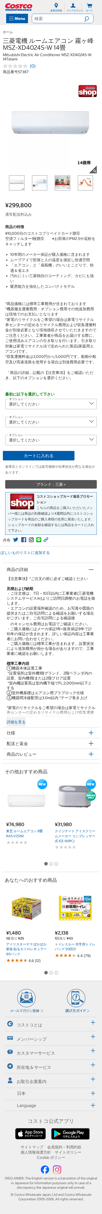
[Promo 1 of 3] (46, 864)
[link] (16, 540)
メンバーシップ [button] (31, 1039)
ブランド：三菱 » (51, 484)
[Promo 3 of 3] (56, 864)
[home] (19, 7)
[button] (88, 18)
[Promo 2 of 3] (51, 864)
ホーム (8, 32)
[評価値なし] (16, 66)
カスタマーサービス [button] (36, 1053)
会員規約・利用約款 (64, 1147)
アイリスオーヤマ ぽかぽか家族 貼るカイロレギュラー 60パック (26, 949)
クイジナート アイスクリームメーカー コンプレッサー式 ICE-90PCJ (75, 836)
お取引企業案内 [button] (31, 1081)
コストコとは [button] (29, 1025)
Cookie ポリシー (51, 1157)
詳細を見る (16, 721)
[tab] (51, 1023)
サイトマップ (32, 1147)
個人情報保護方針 (36, 1152)
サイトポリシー (68, 1152)
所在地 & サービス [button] (34, 1067)
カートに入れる (39, 455)
